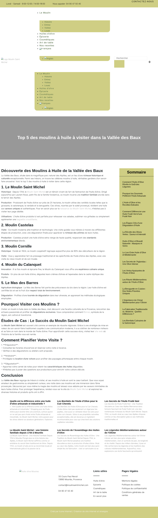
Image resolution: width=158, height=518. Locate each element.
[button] (72, 64)
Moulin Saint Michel (36, 192)
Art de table (46, 42)
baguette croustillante (27, 219)
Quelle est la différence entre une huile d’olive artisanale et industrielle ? (30, 402)
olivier (87, 312)
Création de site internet (85, 511)
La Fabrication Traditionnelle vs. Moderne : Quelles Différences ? (135, 311)
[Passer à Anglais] (77, 58)
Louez (47, 30)
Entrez (47, 25)
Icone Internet (65, 511)
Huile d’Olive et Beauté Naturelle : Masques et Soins (132, 243)
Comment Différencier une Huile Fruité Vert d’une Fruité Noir (133, 214)
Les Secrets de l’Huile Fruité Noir (122, 401)
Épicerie (44, 36)
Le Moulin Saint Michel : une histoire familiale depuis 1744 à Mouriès (29, 431)
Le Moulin (45, 12)
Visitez (47, 28)
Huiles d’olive (47, 33)
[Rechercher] (119, 64)
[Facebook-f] (140, 5)
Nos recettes (47, 45)
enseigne (103, 511)
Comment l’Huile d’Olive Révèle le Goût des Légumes (133, 184)
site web (99, 331)
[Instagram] (145, 5)
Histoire (48, 22)
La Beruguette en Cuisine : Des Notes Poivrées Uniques (134, 291)
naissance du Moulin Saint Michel (75, 208)
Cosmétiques (47, 39)
